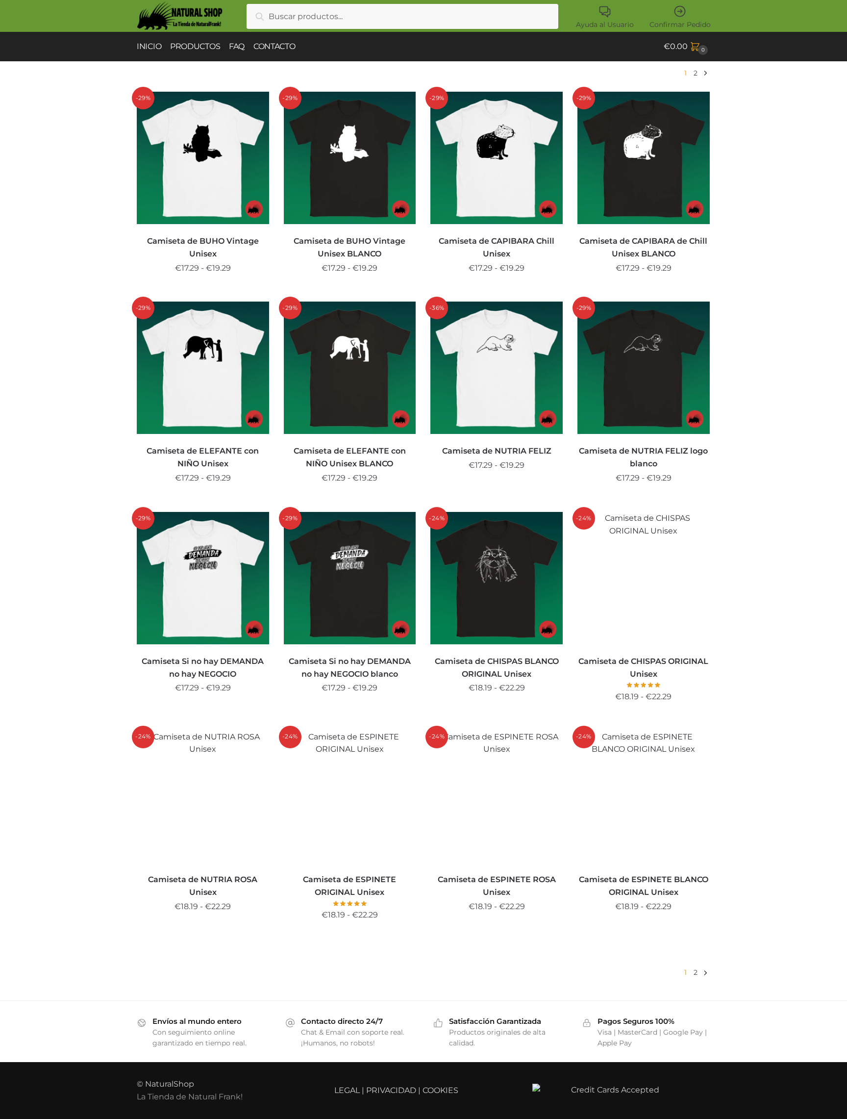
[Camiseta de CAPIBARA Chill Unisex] (496, 158)
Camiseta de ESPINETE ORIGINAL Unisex (349, 886)
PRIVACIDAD (391, 1090)
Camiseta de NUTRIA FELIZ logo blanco (643, 457)
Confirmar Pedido (680, 24)
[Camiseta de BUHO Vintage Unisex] (203, 158)
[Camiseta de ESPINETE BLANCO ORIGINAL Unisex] (643, 797)
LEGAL (347, 1090)
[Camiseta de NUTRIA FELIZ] (496, 368)
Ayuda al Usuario (605, 24)
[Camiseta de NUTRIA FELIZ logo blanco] (643, 368)
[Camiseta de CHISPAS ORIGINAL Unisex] (643, 578)
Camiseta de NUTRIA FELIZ (496, 451)
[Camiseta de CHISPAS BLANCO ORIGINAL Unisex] (496, 578)
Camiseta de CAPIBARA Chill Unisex (496, 247)
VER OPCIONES (203, 290)
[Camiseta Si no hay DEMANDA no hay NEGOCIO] (203, 578)
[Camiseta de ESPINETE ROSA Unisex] (496, 797)
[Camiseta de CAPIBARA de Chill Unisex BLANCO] (643, 158)
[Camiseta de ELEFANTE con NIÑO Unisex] (203, 368)
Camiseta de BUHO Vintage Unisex (203, 247)
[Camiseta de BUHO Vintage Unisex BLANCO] (350, 158)
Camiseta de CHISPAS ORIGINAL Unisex (643, 668)
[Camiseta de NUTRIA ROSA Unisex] (203, 797)
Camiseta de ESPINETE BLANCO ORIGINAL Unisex (643, 886)
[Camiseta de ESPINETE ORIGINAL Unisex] (350, 797)
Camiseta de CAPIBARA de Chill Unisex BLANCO (643, 247)
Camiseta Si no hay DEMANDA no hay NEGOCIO (203, 668)
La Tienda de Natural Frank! (190, 1096)
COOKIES (440, 1090)
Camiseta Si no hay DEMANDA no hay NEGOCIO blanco (350, 668)
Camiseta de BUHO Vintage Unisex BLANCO (349, 247)
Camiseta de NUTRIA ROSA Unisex (202, 886)
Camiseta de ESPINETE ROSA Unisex (497, 886)
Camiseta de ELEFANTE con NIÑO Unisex (203, 457)
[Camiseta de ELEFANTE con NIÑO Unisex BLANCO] (350, 368)
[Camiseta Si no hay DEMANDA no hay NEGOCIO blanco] (350, 578)
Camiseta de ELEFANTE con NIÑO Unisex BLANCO (350, 457)
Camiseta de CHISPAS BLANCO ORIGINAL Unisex (497, 668)
